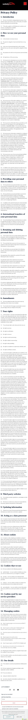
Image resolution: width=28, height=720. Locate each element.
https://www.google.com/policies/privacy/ (11, 607)
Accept (8, 716)
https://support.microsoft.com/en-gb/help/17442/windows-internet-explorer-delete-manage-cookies (13, 639)
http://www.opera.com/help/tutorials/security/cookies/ (14, 632)
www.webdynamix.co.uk (7, 29)
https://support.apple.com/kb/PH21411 (11, 643)
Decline (19, 716)
